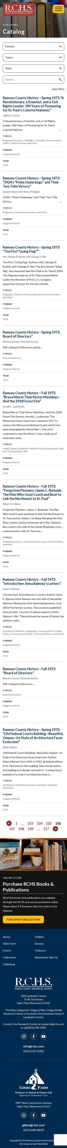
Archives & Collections (14, 631)
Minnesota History (44, 633)
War (26, 451)
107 (12, 829)
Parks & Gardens (52, 294)
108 (21, 829)
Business (18, 140)
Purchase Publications (23, 919)
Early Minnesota (32, 541)
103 (30, 823)
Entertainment (21, 212)
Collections (9, 957)
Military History (18, 143)
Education (41, 140)
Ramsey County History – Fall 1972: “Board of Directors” (29, 671)
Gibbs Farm (9, 943)
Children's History (23, 294)
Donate (39, 943)
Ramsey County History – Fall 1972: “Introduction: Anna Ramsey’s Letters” (32, 581)
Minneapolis (52, 448)
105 (49, 823)
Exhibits (39, 936)
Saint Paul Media (40, 1143)
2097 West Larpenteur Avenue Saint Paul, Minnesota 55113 (33, 1104)
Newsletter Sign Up (46, 957)
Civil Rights (29, 140)
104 (39, 823)
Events (32, 212)
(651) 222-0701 (33, 1051)
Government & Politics (52, 541)
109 (30, 829)
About (6, 936)
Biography (8, 140)
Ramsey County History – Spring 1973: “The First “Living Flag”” (31, 249)
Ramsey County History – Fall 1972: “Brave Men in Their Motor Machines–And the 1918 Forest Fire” (31, 397)
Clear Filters (58, 89)
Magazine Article (11, 154)
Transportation (15, 451)
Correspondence (45, 631)
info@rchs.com (33, 1046)
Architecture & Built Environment (19, 785)
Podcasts (40, 950)
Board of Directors (12, 358)
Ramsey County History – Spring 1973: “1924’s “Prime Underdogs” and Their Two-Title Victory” (31, 182)
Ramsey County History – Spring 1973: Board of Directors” (31, 334)
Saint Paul (32, 143)
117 (46, 829)
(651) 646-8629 (33, 1130)
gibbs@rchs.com (33, 1125)
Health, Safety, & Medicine (16, 448)
